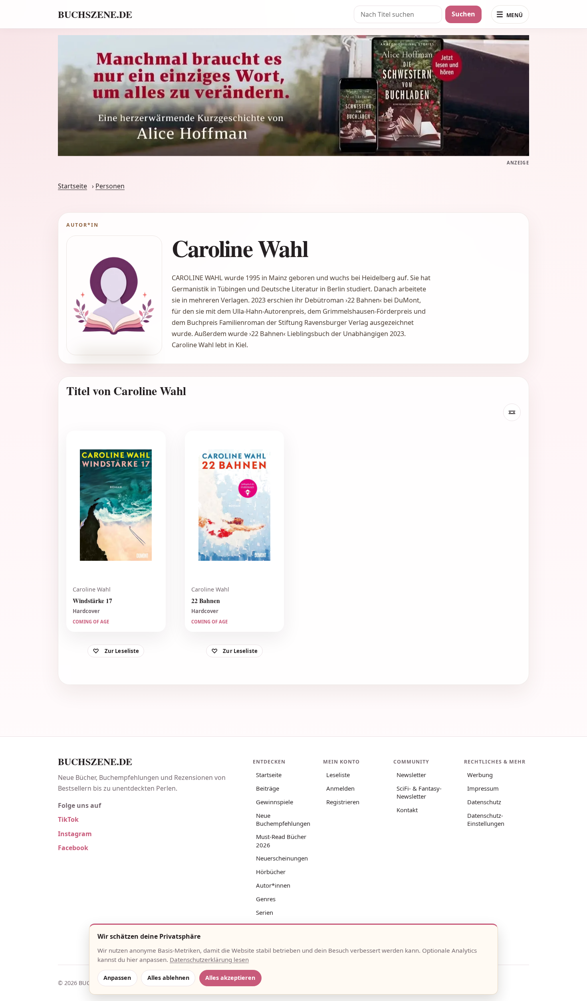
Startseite (72, 186)
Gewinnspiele (274, 802)
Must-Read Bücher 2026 (281, 841)
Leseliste (338, 775)
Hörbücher (271, 872)
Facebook (73, 847)
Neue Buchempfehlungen (283, 819)
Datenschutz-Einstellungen (485, 819)
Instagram (75, 833)
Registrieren (342, 802)
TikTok (68, 819)
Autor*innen (273, 885)
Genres (266, 899)
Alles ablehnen (168, 977)
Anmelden (340, 788)
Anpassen (117, 977)
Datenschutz (484, 802)
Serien (264, 912)
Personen (110, 186)
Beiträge (267, 788)
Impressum (483, 788)
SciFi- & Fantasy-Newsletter (419, 792)
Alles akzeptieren (230, 977)
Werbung (480, 775)
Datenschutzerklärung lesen (209, 959)
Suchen (463, 14)
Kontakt (407, 810)
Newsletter (411, 775)
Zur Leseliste (122, 651)
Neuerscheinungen (282, 858)
